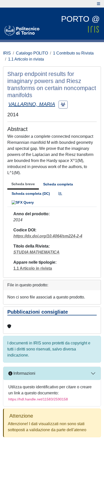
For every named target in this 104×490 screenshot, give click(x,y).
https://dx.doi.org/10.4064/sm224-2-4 (47, 236)
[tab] (60, 193)
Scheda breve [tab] (23, 184)
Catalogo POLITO (32, 53)
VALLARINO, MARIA (31, 104)
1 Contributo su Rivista (73, 53)
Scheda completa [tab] (58, 184)
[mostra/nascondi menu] (98, 3)
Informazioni (23, 373)
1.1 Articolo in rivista (26, 59)
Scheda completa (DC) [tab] (31, 194)
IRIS (7, 53)
